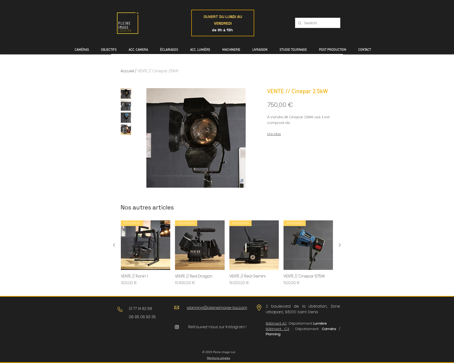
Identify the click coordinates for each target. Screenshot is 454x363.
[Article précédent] (114, 245)
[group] (227, 255)
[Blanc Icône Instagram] (176, 327)
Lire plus (274, 134)
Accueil (127, 71)
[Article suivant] (340, 245)
